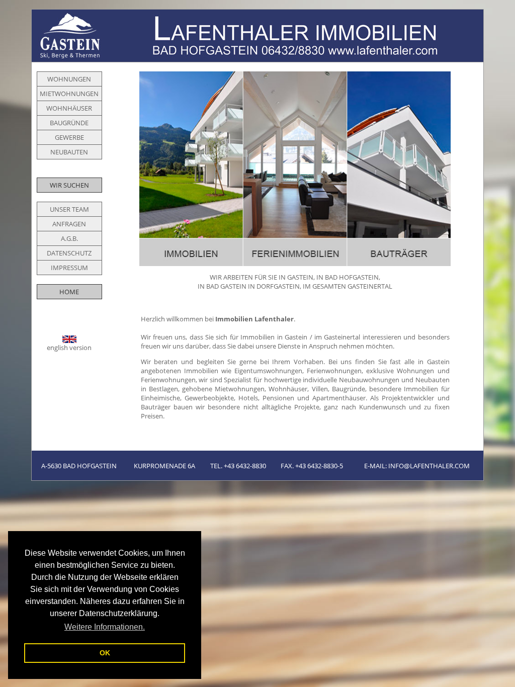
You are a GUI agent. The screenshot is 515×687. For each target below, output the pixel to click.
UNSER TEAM (69, 209)
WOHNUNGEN (69, 78)
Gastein (296, 336)
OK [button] (105, 653)
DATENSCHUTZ (69, 252)
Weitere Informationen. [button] (104, 627)
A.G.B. (69, 238)
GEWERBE (69, 137)
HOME (69, 291)
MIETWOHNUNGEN (69, 93)
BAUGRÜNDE (69, 122)
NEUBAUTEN (69, 151)
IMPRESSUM (69, 267)
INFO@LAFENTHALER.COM (429, 465)
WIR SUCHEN (69, 185)
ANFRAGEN (69, 223)
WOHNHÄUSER (69, 108)
